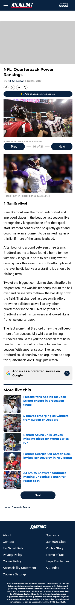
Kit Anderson (16, 81)
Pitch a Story (54, 548)
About (7, 535)
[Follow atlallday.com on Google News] (67, 373)
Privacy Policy (12, 555)
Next (62, 146)
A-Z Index (52, 568)
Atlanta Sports (22, 507)
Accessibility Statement (19, 568)
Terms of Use (55, 555)
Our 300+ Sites (56, 542)
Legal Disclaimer (57, 561)
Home (7, 507)
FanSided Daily (13, 548)
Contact (8, 542)
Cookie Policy (12, 561)
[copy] (25, 87)
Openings (52, 535)
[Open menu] (6, 5)
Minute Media (20, 583)
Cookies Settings (15, 574)
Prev (14, 146)
